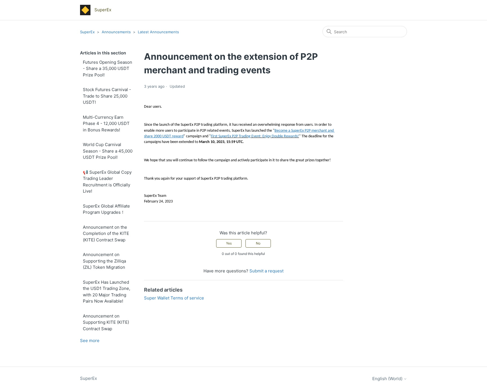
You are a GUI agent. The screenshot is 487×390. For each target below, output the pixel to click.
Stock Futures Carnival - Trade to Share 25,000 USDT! (107, 96)
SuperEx (87, 32)
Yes (229, 243)
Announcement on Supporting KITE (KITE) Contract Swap (106, 322)
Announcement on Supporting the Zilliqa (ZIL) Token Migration (104, 261)
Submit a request (266, 271)
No (258, 243)
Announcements (117, 32)
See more (89, 340)
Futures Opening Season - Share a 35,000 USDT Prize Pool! (107, 69)
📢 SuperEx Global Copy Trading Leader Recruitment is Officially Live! (107, 181)
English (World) (388, 378)
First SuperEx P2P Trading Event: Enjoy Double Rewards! (255, 136)
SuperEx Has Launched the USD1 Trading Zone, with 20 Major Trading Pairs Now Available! (106, 291)
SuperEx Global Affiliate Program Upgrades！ (106, 209)
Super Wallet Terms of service (174, 298)
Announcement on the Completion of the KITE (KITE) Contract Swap (106, 233)
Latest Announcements (158, 32)
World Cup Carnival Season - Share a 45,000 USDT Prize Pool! (107, 151)
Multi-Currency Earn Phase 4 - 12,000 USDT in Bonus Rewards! (106, 123)
